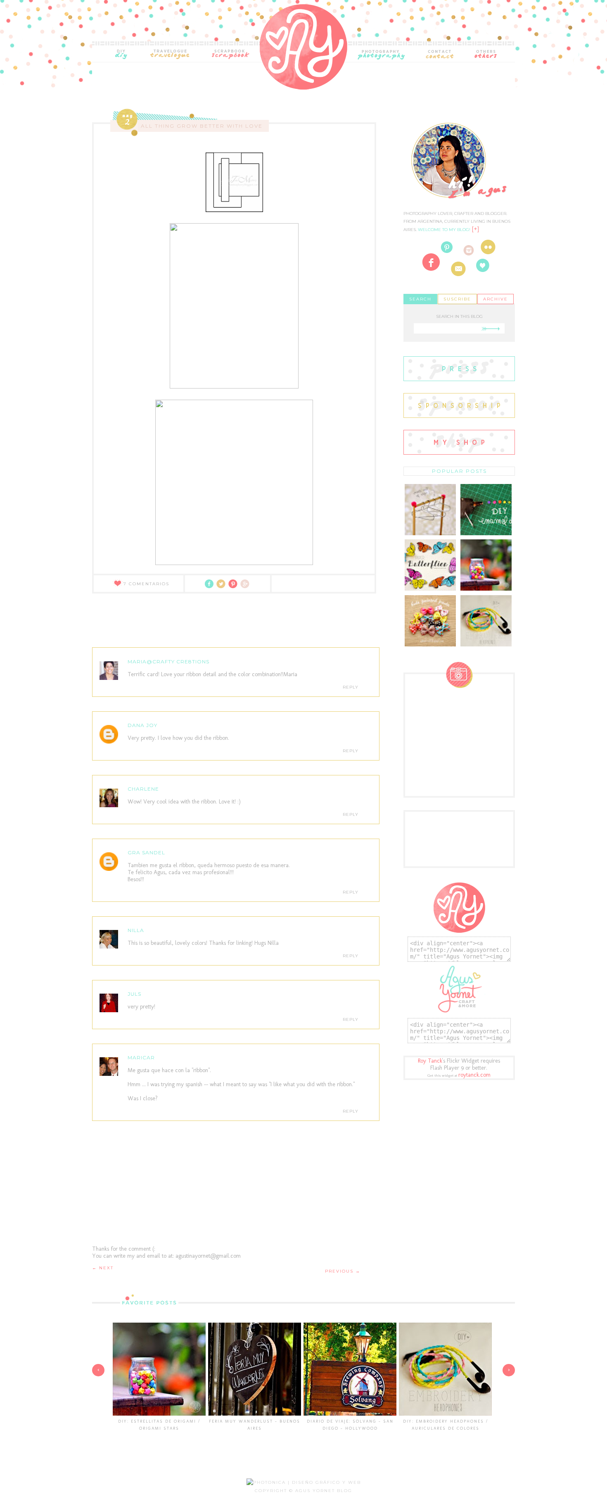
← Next (103, 1268)
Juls (134, 994)
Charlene (143, 789)
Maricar (141, 1057)
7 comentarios (146, 583)
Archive (495, 299)
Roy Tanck (430, 1060)
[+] (475, 229)
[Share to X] (222, 586)
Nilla (136, 930)
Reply (350, 687)
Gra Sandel (146, 852)
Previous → (342, 1271)
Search (420, 299)
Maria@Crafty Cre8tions (168, 661)
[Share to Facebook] (210, 586)
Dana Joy (142, 725)
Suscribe (457, 299)
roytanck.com (474, 1074)
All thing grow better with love (202, 126)
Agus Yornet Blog (323, 1490)
